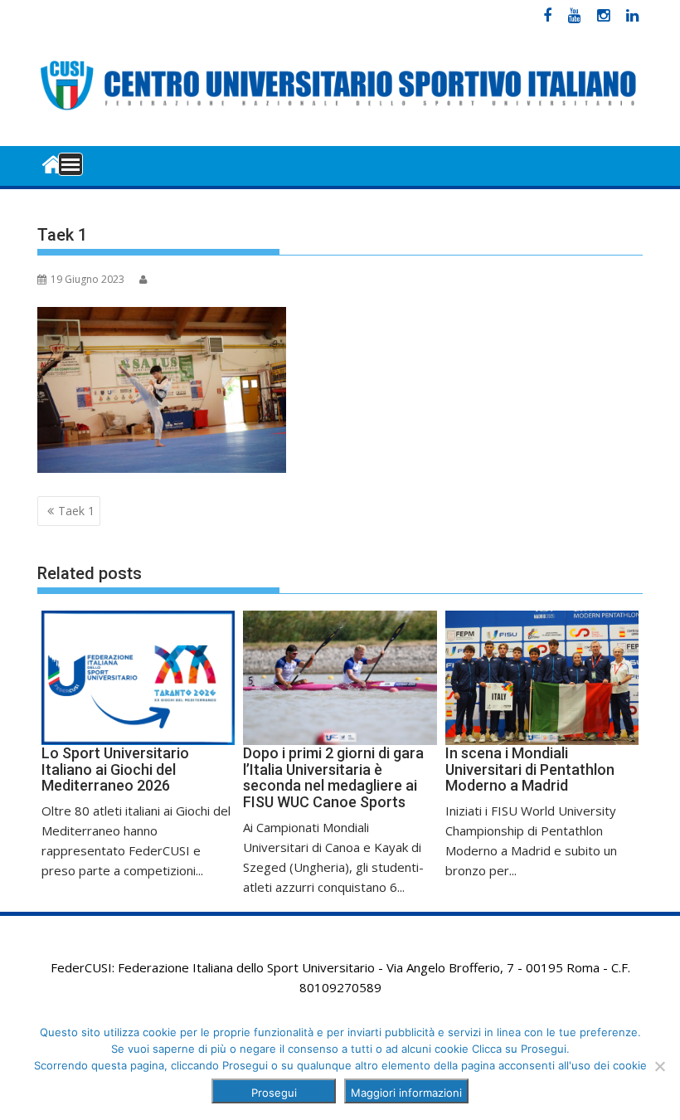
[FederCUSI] (53, 163)
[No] (659, 1066)
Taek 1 (76, 511)
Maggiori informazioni (406, 1092)
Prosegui (274, 1092)
